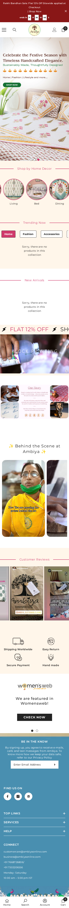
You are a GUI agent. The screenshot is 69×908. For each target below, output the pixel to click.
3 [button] (38, 106)
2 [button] (35, 106)
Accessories (51, 180)
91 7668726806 (14, 808)
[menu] (4, 30)
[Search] (14, 30)
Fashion (28, 180)
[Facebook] (7, 742)
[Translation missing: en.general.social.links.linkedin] (28, 742)
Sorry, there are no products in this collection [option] (34, 196)
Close (65, 11)
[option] (34, 72)
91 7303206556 (14, 813)
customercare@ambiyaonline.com (25, 797)
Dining (41, 149)
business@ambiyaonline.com (22, 802)
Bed (18, 149)
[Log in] (54, 30)
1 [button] (31, 106)
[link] (25, 902)
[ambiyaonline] (18, 135)
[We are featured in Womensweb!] (34, 632)
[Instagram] (18, 742)
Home (8, 180)
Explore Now (12, 236)
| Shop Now (35, 11)
